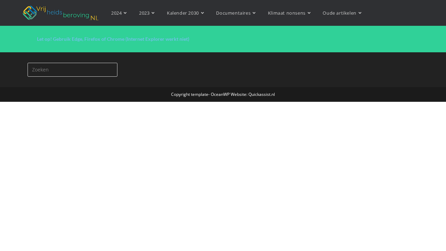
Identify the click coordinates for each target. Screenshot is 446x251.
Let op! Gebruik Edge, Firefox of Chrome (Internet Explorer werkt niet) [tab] (113, 39)
